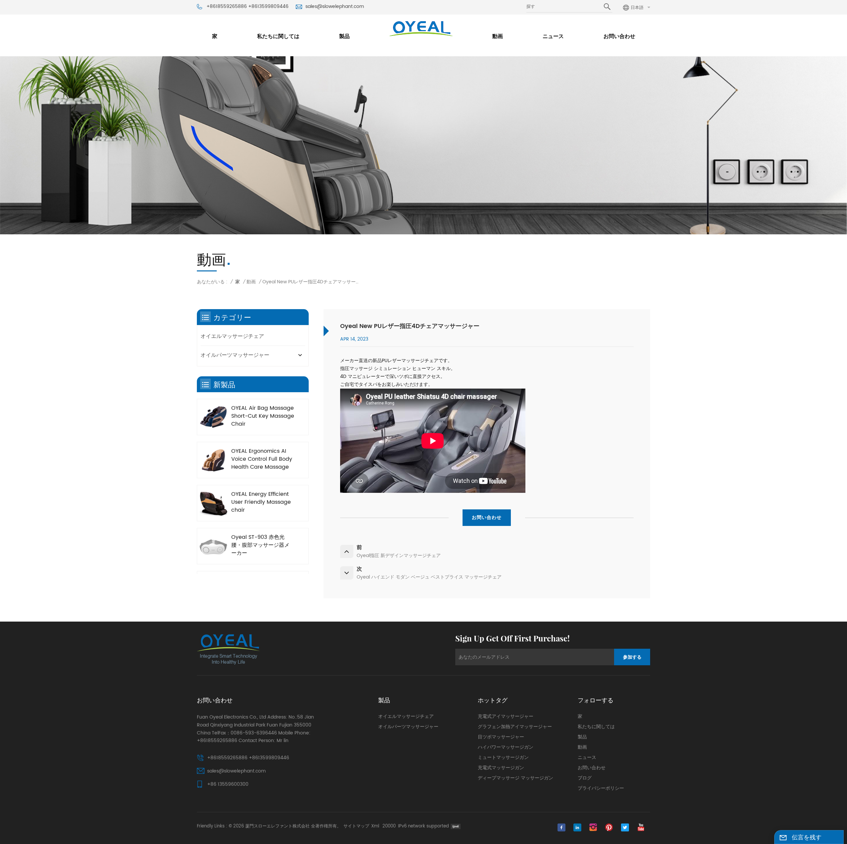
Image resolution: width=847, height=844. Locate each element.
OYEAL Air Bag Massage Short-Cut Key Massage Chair (262, 416)
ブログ (585, 778)
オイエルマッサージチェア (232, 336)
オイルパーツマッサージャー (235, 355)
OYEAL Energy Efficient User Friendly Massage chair (261, 502)
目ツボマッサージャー (501, 737)
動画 (497, 36)
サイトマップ (356, 826)
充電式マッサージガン (501, 768)
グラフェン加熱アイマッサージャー (515, 727)
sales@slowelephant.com (334, 6)
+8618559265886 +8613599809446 (247, 6)
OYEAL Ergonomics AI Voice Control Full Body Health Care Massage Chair (261, 459)
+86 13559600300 (227, 784)
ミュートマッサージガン (503, 757)
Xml (375, 826)
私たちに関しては (278, 36)
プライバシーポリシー (601, 788)
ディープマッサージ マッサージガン (515, 778)
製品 (344, 36)
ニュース (553, 36)
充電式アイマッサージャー (505, 716)
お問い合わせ (619, 36)
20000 (389, 826)
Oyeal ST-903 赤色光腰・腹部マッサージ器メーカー (260, 545)
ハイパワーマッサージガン (505, 747)
